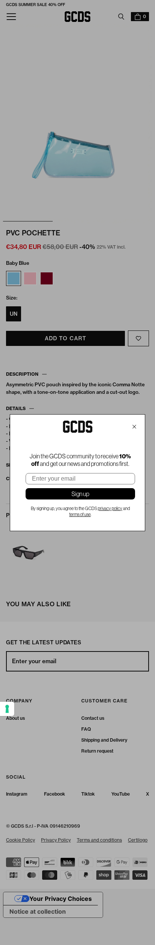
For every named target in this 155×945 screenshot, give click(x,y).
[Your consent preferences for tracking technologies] (7, 709)
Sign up (80, 493)
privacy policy (110, 508)
